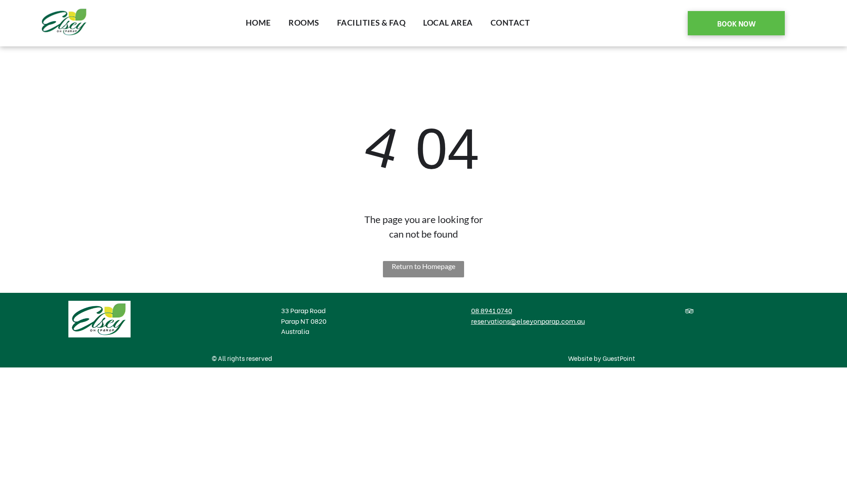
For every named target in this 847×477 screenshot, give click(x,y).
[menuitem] (258, 23)
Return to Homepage (423, 266)
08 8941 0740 (491, 310)
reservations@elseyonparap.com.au (528, 321)
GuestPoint (619, 358)
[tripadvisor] (689, 312)
